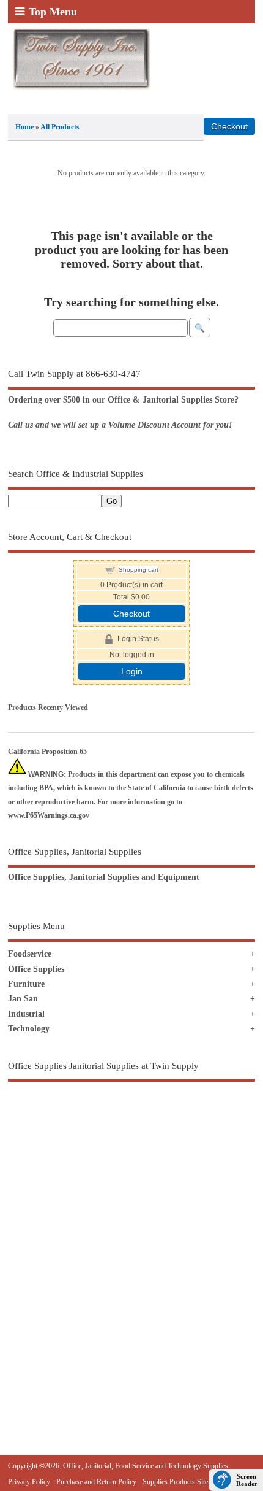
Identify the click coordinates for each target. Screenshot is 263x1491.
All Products (60, 127)
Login (132, 671)
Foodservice (29, 953)
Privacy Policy (29, 1482)
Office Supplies (36, 969)
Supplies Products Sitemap (181, 1482)
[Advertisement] (131, 1241)
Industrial (26, 1014)
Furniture (26, 983)
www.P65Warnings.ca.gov (48, 815)
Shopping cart (138, 569)
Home (24, 127)
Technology (29, 1028)
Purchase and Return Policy (96, 1482)
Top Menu (53, 12)
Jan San (23, 998)
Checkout (131, 613)
